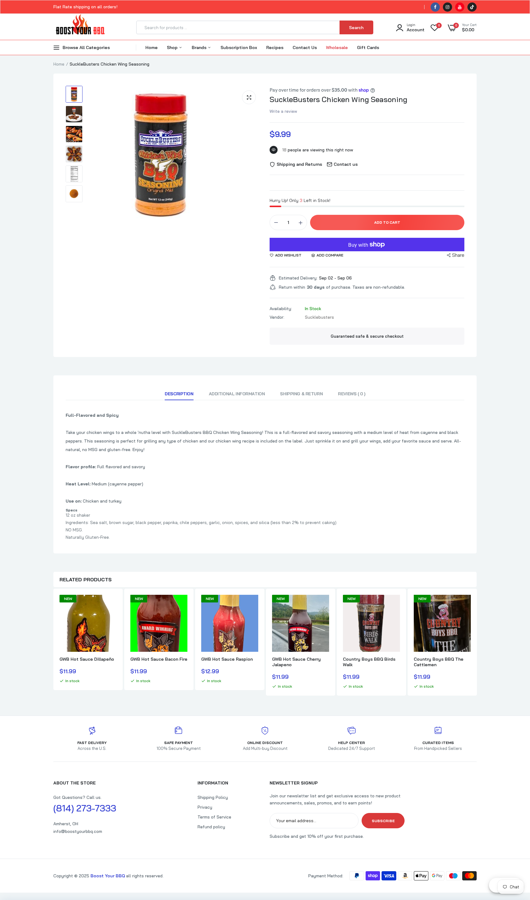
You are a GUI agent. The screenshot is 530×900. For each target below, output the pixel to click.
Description (179, 394)
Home (151, 47)
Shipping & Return (301, 394)
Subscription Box (239, 47)
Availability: (281, 308)
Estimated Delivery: (298, 278)
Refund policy (211, 827)
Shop (173, 47)
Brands (200, 47)
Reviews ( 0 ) (351, 394)
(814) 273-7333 (84, 808)
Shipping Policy (213, 797)
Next (476, 643)
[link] (111, 604)
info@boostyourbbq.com (77, 831)
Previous (53, 643)
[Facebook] (435, 7)
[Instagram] (447, 7)
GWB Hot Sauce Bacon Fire (158, 659)
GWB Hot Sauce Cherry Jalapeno (296, 661)
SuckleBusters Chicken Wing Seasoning (338, 99)
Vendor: (277, 317)
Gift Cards (368, 47)
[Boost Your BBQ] (80, 27)
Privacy (205, 807)
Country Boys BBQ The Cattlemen (438, 661)
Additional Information (237, 394)
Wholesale (337, 47)
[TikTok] (472, 7)
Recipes (274, 47)
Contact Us (305, 47)
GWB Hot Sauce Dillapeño (87, 659)
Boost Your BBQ (108, 876)
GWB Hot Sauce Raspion (227, 659)
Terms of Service (214, 817)
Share (458, 255)
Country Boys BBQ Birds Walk (369, 661)
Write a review (283, 111)
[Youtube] (459, 7)
